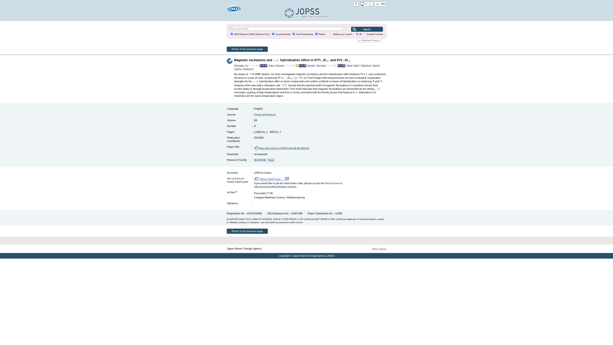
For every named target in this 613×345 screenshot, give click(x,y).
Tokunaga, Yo (241, 65)
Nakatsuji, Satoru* (370, 65)
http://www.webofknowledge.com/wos (275, 186)
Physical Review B (265, 114)
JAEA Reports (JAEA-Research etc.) (252, 34)
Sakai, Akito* (353, 65)
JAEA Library (378, 249)
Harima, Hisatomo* (244, 69)
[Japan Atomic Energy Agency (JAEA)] (234, 10)
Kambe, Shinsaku (316, 65)
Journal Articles (283, 34)
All (360, 34)
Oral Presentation (305, 34)
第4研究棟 (260, 160)
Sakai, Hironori (276, 65)
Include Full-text (375, 34)
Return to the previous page (247, 49)
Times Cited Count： (274, 179)
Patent (322, 34)
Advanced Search (370, 40)
